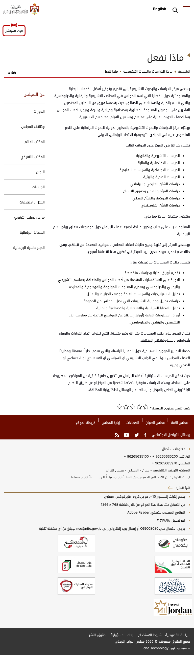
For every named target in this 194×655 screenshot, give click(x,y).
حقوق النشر (97, 635)
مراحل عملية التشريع (29, 217)
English (159, 9)
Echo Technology (154, 648)
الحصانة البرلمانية (32, 232)
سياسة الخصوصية (177, 635)
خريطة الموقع (85, 423)
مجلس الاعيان (155, 423)
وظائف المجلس (33, 126)
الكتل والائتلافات (32, 202)
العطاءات (132, 423)
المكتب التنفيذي (32, 157)
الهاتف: (184, 456)
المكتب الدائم (35, 141)
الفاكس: (184, 463)
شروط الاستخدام (149, 635)
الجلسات (38, 187)
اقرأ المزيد (182, 488)
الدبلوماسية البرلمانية (29, 247)
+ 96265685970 (164, 463)
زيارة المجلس (111, 423)
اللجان (40, 172)
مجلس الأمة (179, 423)
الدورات (39, 111)
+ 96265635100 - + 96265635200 (151, 456)
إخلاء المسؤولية (121, 635)
